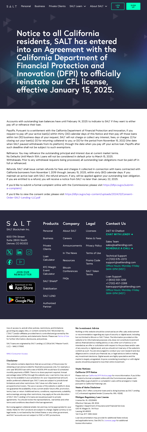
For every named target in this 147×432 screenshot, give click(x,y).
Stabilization (50, 288)
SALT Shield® (50, 281)
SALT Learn (76, 6)
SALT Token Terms (92, 273)
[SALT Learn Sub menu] (85, 6)
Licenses (91, 230)
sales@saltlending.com (119, 245)
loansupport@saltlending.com (123, 286)
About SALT (97, 6)
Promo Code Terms (93, 262)
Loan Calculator (49, 258)
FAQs (66, 278)
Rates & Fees (93, 238)
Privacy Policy (94, 245)
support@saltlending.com (121, 262)
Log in (118, 6)
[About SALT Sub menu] (106, 6)
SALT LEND (49, 295)
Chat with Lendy (118, 234)
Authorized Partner (49, 305)
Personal (26, 6)
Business (40, 6)
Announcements (72, 245)
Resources (69, 260)
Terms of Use (93, 253)
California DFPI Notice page (100, 375)
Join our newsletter (23, 273)
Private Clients (57, 6)
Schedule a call (118, 248)
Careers (67, 238)
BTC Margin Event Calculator (49, 270)
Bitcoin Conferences (70, 269)
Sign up (133, 6)
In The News (70, 253)
